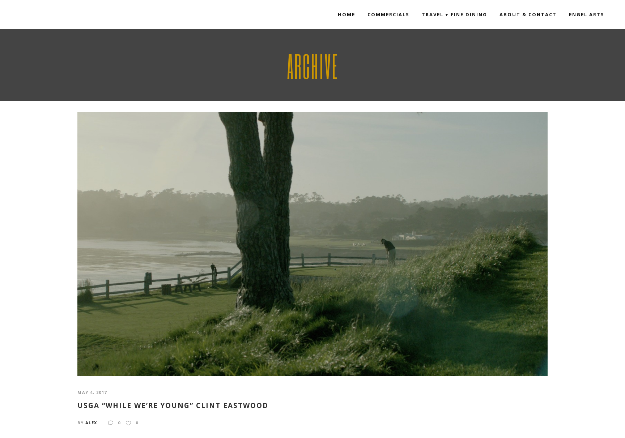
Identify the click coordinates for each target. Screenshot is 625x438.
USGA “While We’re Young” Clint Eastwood (172, 406)
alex (91, 422)
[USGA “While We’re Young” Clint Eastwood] (312, 243)
